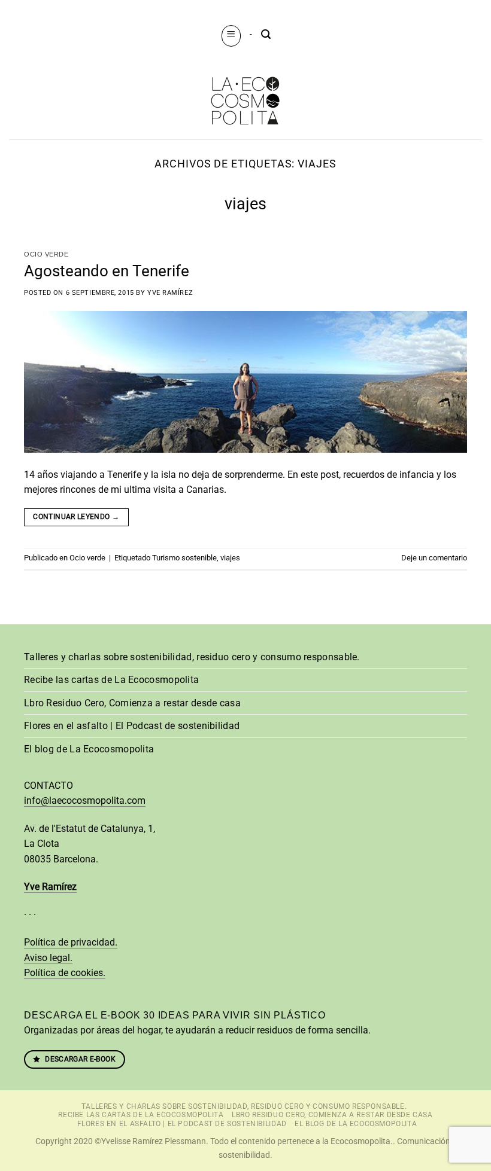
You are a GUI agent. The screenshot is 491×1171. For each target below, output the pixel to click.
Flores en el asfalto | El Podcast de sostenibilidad (132, 725)
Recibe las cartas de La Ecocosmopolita (111, 679)
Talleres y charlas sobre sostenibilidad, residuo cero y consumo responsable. (192, 657)
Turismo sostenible (184, 557)
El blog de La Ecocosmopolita (89, 749)
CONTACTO (48, 785)
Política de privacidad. (70, 942)
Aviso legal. (48, 957)
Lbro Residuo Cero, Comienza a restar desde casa (132, 703)
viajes (230, 557)
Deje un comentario (434, 557)
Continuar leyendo (76, 517)
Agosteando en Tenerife (106, 271)
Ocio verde (46, 254)
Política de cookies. (64, 972)
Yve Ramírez (170, 293)
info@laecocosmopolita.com (85, 800)
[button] (231, 35)
